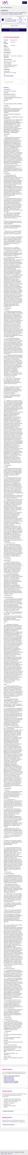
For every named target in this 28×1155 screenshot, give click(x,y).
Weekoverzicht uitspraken (8, 1124)
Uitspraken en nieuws (8, 7)
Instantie (6, 40)
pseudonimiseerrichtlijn (11, 20)
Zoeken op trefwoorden (9, 1077)
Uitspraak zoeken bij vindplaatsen (11, 1082)
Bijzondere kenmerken (6, 56)
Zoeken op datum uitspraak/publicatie (12, 1075)
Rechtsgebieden (7, 52)
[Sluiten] (25, 19)
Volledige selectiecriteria (8, 1111)
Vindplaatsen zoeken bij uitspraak (11, 1081)
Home (2, 7)
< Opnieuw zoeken (14, 25)
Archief (6, 1153)
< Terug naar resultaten (14, 29)
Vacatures (2, 1153)
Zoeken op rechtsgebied (9, 1079)
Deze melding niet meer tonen (20, 19)
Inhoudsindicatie (7, 59)
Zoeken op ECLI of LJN (9, 1078)
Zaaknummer (7, 49)
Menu (24, 2)
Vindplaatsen (7, 69)
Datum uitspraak (6, 43)
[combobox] (14, 82)
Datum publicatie (6, 46)
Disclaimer (9, 1153)
